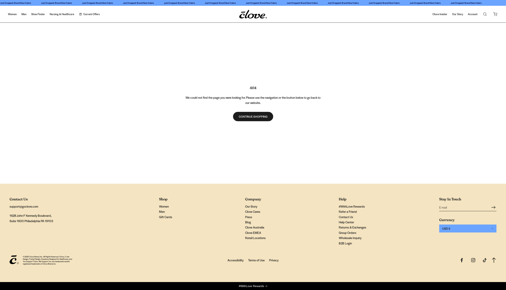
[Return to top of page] (493, 260)
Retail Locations (255, 238)
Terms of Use (256, 260)
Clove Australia (254, 227)
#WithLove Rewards (352, 206)
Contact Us (346, 217)
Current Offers (91, 14)
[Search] (485, 14)
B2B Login (345, 243)
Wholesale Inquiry (350, 238)
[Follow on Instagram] (473, 260)
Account (472, 14)
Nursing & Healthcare (62, 14)
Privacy (274, 260)
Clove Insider (439, 14)
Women (12, 14)
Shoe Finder (38, 14)
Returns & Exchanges (352, 227)
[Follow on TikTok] (484, 260)
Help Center (346, 222)
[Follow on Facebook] (461, 260)
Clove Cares (252, 211)
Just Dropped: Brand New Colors (15, 2)
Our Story (457, 14)
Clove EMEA (253, 232)
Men (23, 14)
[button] (253, 286)
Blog (248, 222)
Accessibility (235, 260)
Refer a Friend (348, 211)
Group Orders (347, 232)
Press (248, 217)
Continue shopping (253, 116)
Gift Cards (165, 217)
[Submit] (493, 207)
